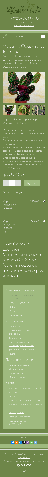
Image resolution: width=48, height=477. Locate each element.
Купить (31, 183)
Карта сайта (24, 457)
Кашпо (12, 353)
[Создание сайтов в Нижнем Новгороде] (24, 465)
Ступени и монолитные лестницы (25, 400)
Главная (6, 56)
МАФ (10, 383)
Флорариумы (15, 337)
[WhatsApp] (31, 442)
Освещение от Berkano (20, 416)
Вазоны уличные (16, 412)
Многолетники (16, 368)
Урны (11, 408)
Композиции (15, 326)
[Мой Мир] (20, 442)
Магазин (17, 56)
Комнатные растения (20, 290)
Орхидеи (13, 310)
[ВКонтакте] (12, 442)
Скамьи (12, 395)
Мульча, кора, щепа (18, 377)
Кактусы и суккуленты (19, 302)
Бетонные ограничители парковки (25, 404)
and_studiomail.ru (24, 25)
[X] (24, 442)
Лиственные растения (19, 364)
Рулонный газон (16, 373)
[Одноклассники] (16, 442)
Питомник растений (19, 359)
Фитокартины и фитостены (22, 349)
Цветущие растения (18, 315)
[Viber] (27, 442)
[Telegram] (35, 442)
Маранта (20, 63)
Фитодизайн (14, 321)
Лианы (12, 306)
